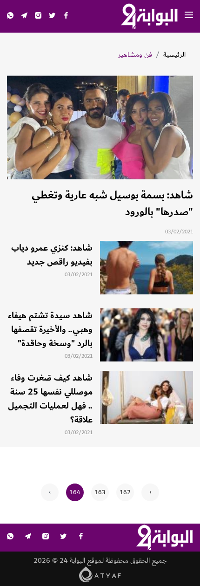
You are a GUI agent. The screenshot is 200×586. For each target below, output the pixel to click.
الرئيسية (174, 55)
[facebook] (66, 16)
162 (125, 492)
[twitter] (52, 16)
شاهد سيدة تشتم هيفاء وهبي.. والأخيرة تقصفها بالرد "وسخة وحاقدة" (50, 329)
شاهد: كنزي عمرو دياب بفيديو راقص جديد (52, 255)
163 (100, 492)
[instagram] (38, 16)
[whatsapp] (10, 16)
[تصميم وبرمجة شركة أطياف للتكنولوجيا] (100, 573)
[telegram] (24, 16)
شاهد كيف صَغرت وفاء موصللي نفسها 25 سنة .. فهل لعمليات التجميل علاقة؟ (50, 399)
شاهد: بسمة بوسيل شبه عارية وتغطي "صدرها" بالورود (112, 203)
